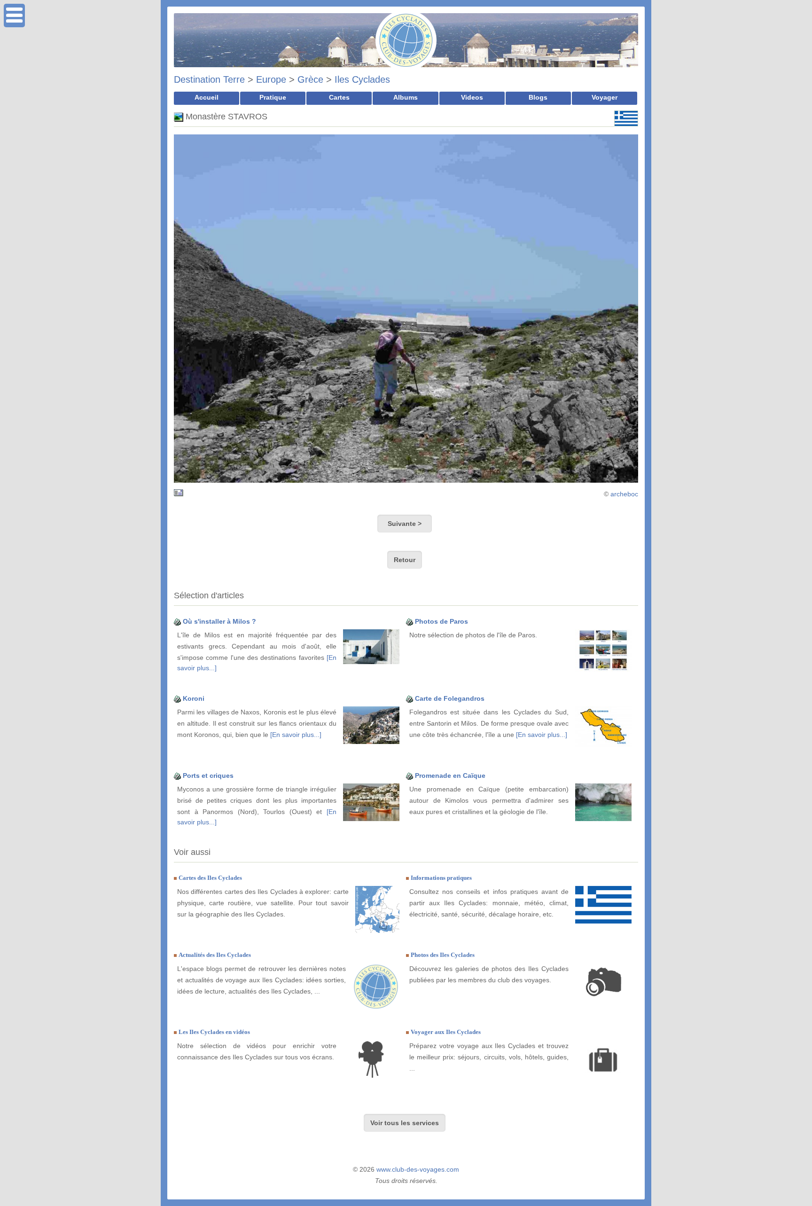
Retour (404, 560)
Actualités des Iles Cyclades (215, 954)
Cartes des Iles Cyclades (210, 877)
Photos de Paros (441, 621)
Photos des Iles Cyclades (443, 954)
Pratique (272, 97)
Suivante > (404, 523)
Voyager (604, 97)
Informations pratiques (441, 877)
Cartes (339, 97)
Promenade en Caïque (450, 775)
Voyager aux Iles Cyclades (446, 1031)
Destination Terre (209, 79)
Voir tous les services (404, 1123)
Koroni (193, 698)
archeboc (624, 494)
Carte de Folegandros (449, 698)
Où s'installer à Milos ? (219, 621)
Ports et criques (208, 775)
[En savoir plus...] (295, 734)
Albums (405, 97)
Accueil (207, 97)
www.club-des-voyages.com (417, 1169)
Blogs (538, 97)
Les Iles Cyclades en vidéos (214, 1031)
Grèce (310, 79)
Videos (472, 97)
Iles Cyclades (362, 79)
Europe (271, 79)
